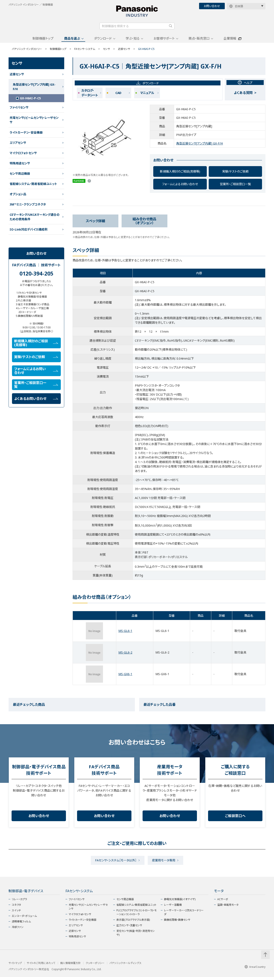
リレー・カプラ (19, 899)
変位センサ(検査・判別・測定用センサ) (135, 933)
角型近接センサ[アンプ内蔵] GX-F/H (199, 143)
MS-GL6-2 (125, 652)
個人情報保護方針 (70, 963)
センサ (106, 49)
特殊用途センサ (20, 163)
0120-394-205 (36, 273)
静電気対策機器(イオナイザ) (179, 899)
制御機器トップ (43, 38)
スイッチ (16, 910)
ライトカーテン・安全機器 (26, 132)
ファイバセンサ (19, 107)
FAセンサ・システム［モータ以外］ (116, 860)
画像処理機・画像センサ (177, 920)
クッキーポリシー (95, 963)
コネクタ (16, 905)
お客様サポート (164, 38)
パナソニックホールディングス (125, 963)
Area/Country (257, 967)
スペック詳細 (95, 221)
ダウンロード (103, 38)
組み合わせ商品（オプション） (144, 221)
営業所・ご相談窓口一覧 (235, 184)
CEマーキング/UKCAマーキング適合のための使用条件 (35, 217)
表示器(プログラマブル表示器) (133, 920)
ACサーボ (222, 899)
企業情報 (229, 38)
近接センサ (124, 49)
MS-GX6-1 (125, 674)
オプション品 (18, 194)
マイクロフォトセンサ (23, 153)
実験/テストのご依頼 (235, 171)
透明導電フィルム (21, 921)
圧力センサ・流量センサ (129, 925)
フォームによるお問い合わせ (180, 184)
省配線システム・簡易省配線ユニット (33, 184)
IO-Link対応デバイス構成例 (28, 229)
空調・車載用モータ (227, 905)
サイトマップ (15, 963)
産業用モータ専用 (163, 860)
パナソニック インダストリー (27, 49)
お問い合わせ (212, 6)
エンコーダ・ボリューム (24, 916)
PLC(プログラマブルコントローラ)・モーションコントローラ (136, 912)
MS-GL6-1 (125, 631)
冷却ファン (18, 927)
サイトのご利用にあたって (41, 963)
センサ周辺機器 (20, 173)
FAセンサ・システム (84, 49)
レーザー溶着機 (173, 905)
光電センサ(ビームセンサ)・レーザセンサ (34, 120)
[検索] (170, 26)
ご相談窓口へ (235, 815)
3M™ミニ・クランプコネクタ (28, 204)
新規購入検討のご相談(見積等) (180, 171)
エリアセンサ (18, 143)
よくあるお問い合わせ (30, 398)
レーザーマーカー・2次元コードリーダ (184, 912)
